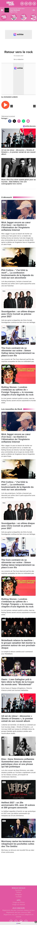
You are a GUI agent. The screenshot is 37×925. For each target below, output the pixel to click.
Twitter (18, 892)
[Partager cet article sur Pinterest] (18, 122)
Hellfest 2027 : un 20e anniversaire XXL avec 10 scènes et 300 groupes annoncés (18, 805)
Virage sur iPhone (19, 902)
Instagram (18, 894)
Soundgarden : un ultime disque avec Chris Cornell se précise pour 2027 (18, 314)
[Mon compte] (34, 3)
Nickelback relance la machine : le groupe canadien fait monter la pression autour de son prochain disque (18, 644)
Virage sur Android (18, 904)
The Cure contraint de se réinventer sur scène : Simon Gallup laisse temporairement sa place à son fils (17, 352)
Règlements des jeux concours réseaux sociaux (18, 910)
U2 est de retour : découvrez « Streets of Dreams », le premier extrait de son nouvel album (17, 718)
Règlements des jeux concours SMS (18, 912)
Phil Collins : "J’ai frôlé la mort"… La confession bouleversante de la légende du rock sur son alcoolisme (17, 274)
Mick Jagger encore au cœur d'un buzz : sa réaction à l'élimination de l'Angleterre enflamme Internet (16, 226)
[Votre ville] (22, 3)
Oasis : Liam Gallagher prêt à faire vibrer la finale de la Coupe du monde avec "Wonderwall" (17, 682)
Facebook (18, 890)
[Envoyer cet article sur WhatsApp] (23, 122)
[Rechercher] (30, 3)
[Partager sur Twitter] (14, 122)
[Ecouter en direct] (26, 3)
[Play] (2, 10)
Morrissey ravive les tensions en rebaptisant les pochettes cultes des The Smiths (17, 844)
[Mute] (33, 10)
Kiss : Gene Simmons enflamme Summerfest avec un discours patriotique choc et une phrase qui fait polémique (17, 763)
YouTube (18, 897)
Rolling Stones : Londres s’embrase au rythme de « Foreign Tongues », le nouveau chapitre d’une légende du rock (17, 391)
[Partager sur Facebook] (9, 122)
